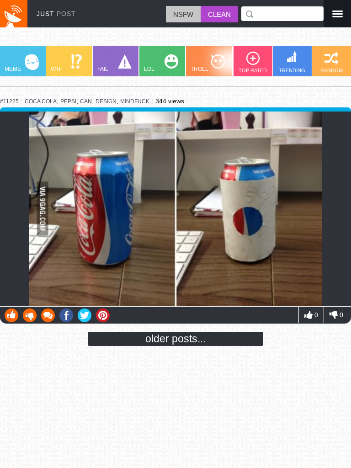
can (86, 101)
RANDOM (331, 70)
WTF (56, 69)
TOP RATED (253, 70)
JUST (56, 13)
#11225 (9, 101)
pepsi (68, 101)
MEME (13, 69)
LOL (149, 69)
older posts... (175, 339)
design (106, 101)
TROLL (199, 69)
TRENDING (292, 70)
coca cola (41, 101)
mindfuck (134, 101)
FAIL (102, 69)
